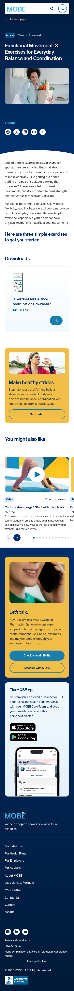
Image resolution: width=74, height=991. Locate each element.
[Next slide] (17, 537)
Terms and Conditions (17, 940)
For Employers (14, 860)
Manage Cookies (37, 961)
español (10, 912)
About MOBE (13, 875)
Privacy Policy (13, 946)
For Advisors (13, 868)
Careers (10, 905)
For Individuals (14, 846)
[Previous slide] (8, 537)
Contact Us (12, 898)
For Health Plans (15, 853)
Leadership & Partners (19, 883)
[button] (34, 538)
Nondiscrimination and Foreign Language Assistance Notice (36, 953)
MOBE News (13, 890)
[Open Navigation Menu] (62, 8)
